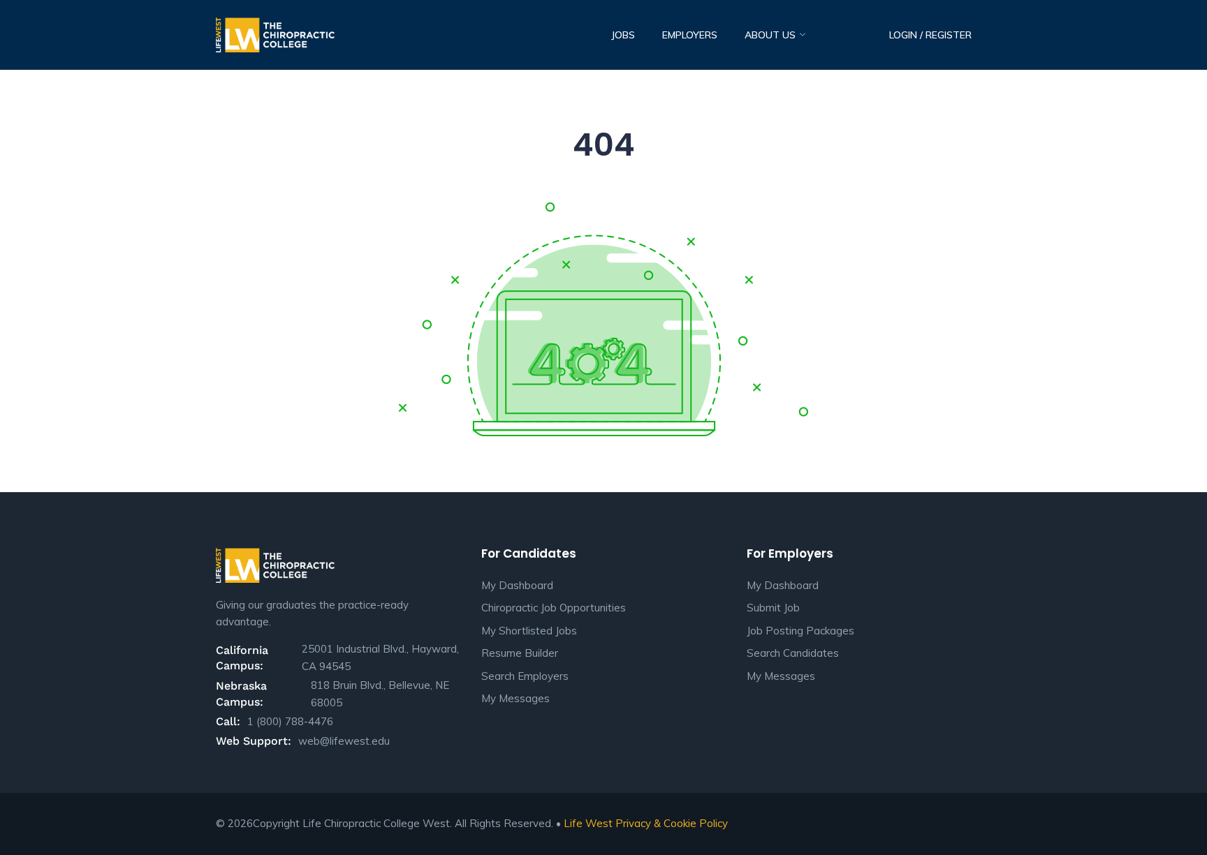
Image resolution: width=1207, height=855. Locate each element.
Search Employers (525, 676)
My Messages (515, 698)
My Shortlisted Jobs (529, 630)
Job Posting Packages (800, 630)
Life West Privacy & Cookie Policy (646, 823)
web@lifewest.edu (344, 741)
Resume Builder (519, 653)
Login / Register (930, 35)
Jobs (623, 35)
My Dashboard (517, 585)
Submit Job (773, 607)
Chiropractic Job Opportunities (553, 607)
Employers (689, 35)
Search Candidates (793, 653)
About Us (771, 35)
